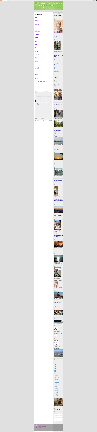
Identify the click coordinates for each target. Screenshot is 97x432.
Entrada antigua (50, 120)
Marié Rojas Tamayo (56, 379)
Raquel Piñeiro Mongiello (57, 383)
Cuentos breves (56, 386)
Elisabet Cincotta (56, 384)
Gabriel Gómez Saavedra (57, 385)
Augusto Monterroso (56, 375)
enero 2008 (56, 395)
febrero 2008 (56, 394)
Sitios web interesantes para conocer (57, 81)
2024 (54, 362)
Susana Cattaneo (56, 388)
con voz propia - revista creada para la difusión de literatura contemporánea (50, 5)
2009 (54, 372)
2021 (54, 364)
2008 (54, 373)
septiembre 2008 (56, 390)
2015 (54, 368)
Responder (38, 104)
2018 (54, 366)
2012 (54, 370)
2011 (54, 371)
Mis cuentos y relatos (56, 60)
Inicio (43, 120)
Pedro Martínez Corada (57, 377)
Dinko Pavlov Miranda (57, 382)
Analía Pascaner (56, 381)
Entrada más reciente (37, 120)
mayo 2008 (56, 392)
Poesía (55, 85)
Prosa (55, 86)
